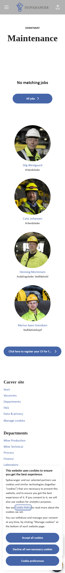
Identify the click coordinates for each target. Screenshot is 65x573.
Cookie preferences (32, 561)
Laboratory (11, 464)
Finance (9, 459)
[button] (58, 7)
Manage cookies (14, 420)
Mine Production (14, 440)
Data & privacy (13, 413)
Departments (12, 401)
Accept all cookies (32, 538)
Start (7, 389)
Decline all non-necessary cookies (32, 549)
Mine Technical (13, 446)
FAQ (6, 408)
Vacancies (10, 395)
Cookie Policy (23, 507)
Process (9, 452)
